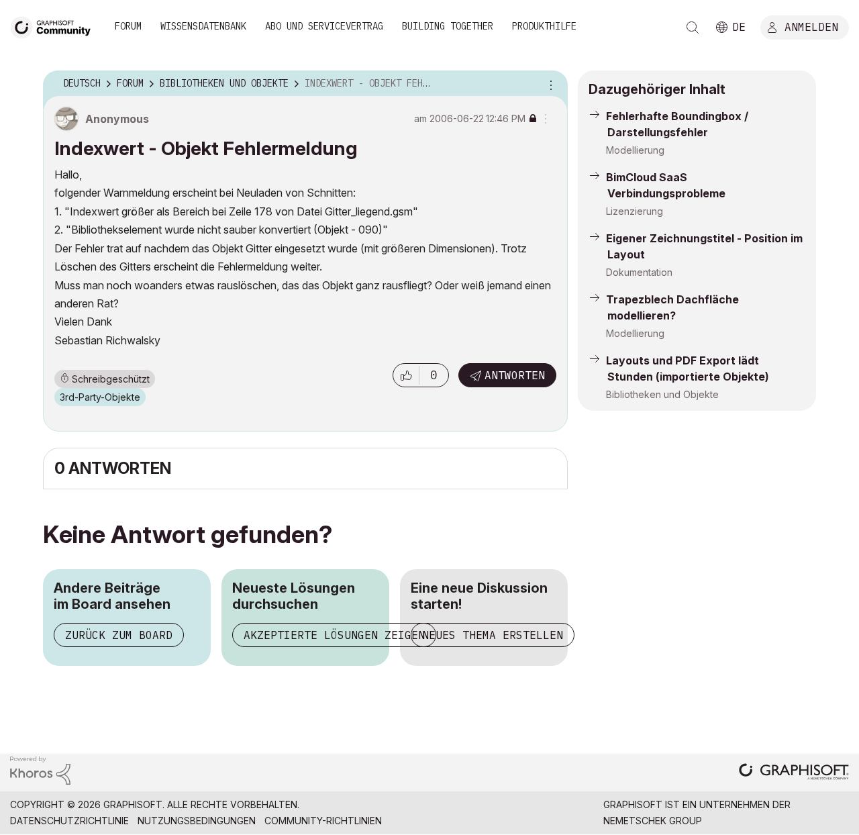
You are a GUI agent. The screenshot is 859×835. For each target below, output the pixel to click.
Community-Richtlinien (323, 820)
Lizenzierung (634, 211)
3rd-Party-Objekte (100, 397)
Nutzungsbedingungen (197, 820)
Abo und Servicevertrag (324, 26)
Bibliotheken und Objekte (662, 394)
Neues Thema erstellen (492, 635)
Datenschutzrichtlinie (69, 820)
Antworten (515, 375)
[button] (406, 375)
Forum (128, 26)
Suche (693, 27)
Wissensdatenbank (203, 26)
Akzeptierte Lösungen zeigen (334, 635)
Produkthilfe (544, 26)
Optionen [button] (549, 83)
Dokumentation (639, 272)
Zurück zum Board (118, 635)
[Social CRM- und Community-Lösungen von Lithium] (40, 769)
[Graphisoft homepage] (794, 772)
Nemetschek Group (652, 820)
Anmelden (811, 26)
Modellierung (635, 150)
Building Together (447, 26)
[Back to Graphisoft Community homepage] (55, 26)
